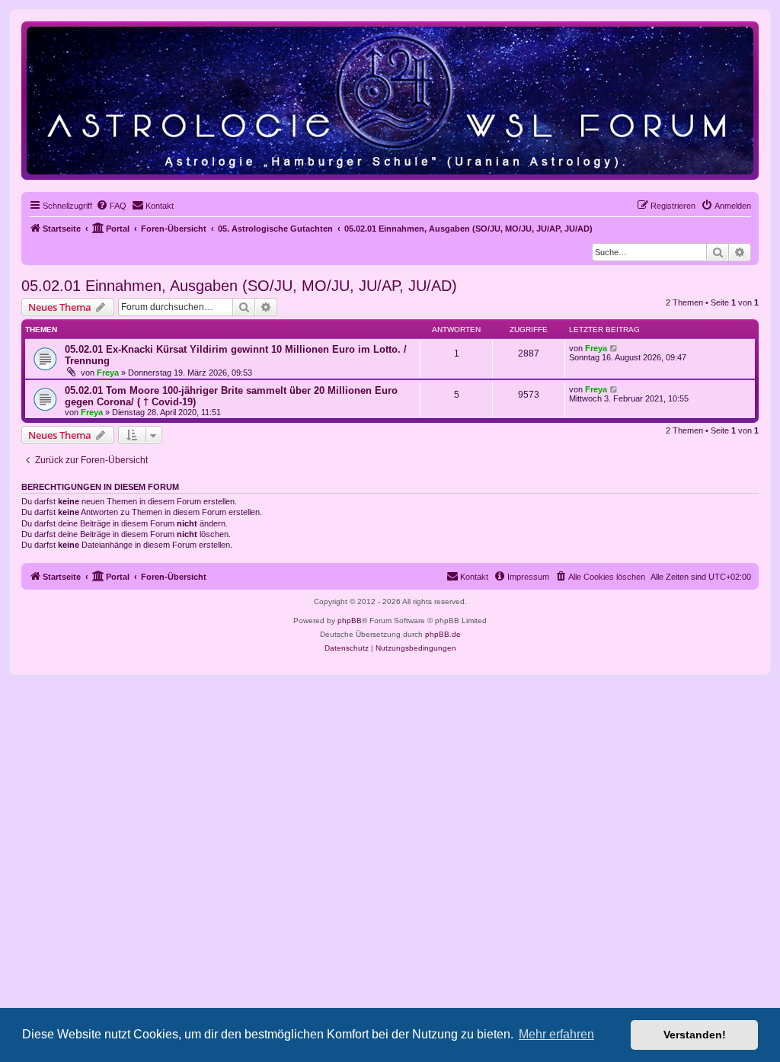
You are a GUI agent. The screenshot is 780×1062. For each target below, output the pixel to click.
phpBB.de (443, 634)
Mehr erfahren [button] (556, 1034)
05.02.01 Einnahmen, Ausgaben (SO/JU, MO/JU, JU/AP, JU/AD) (239, 285)
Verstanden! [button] (694, 1034)
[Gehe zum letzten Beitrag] (614, 348)
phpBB (349, 620)
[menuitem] (111, 206)
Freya (108, 372)
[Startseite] (390, 100)
